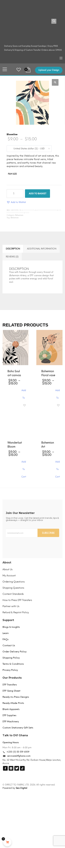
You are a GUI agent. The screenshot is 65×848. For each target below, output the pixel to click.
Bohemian (19, 215)
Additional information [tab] (41, 248)
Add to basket (37, 193)
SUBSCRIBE (48, 533)
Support (8, 620)
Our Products (12, 677)
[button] (55, 82)
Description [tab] (13, 248)
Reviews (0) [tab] (12, 256)
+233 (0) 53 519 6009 (17, 752)
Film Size (12, 174)
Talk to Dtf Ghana (15, 735)
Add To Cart (23, 392)
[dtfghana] (5, 768)
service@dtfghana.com (18, 756)
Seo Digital (21, 788)
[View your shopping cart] (28, 69)
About (6, 562)
